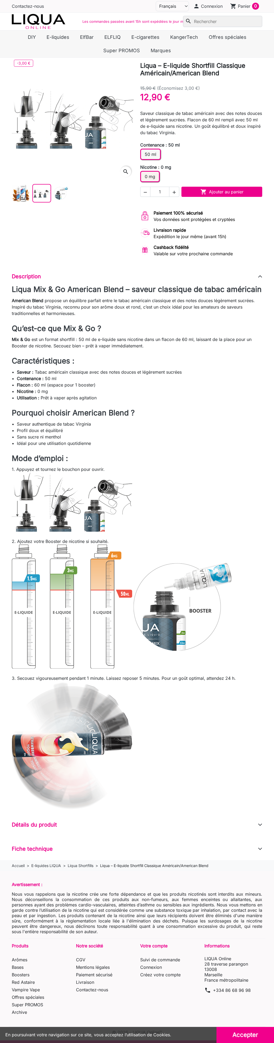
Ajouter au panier (221, 192)
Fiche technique (32, 849)
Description (26, 276)
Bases (18, 967)
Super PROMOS (27, 1004)
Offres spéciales (28, 997)
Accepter (245, 1034)
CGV (80, 959)
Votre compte (154, 945)
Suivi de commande (160, 959)
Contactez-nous (28, 6)
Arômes (19, 959)
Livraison (85, 982)
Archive (19, 1012)
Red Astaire (23, 982)
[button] (208, 6)
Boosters (20, 974)
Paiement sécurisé (94, 974)
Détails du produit (34, 824)
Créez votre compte (160, 974)
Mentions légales (93, 967)
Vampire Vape (26, 989)
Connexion (151, 967)
